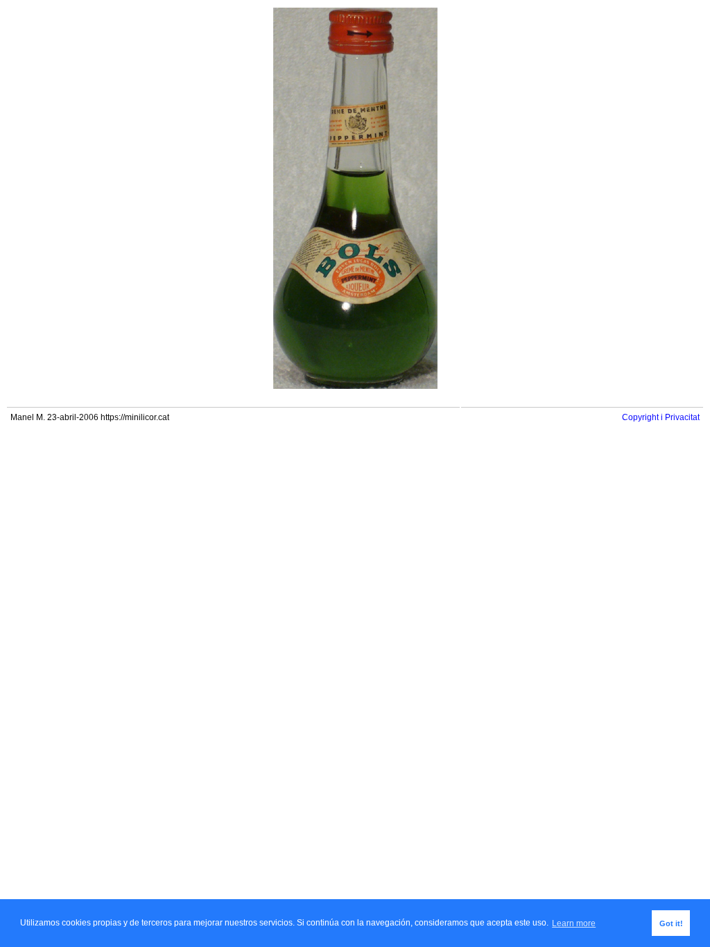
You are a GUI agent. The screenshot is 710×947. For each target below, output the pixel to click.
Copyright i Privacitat (661, 417)
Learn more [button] (574, 923)
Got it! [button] (671, 923)
